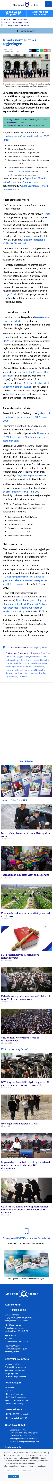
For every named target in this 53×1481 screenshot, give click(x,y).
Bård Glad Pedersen (32, 371)
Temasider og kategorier (15, 1370)
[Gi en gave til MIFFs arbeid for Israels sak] (26, 1231)
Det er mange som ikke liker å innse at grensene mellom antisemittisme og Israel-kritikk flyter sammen (25, 580)
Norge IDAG (9, 294)
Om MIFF (9, 1390)
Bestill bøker (26, 761)
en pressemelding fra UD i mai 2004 (22, 491)
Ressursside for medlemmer (16, 1400)
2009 (6, 340)
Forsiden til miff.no (13, 1364)
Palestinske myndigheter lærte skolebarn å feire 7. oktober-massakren (25, 998)
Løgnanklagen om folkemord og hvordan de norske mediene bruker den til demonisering (26, 1165)
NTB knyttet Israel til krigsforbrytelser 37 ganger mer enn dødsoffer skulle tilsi (25, 1084)
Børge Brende (22, 656)
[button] (41, 50)
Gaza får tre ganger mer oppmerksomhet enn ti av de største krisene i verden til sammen (24, 1209)
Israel (47, 213)
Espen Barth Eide (22, 660)
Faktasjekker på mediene (15, 1376)
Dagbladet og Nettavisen (30, 475)
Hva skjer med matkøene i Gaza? (20, 1123)
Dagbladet (35, 656)
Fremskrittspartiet (41, 660)
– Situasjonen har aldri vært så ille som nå (25, 874)
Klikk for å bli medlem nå (40, 13)
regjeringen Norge (32, 670)
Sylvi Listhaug (31, 673)
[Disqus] (26, 718)
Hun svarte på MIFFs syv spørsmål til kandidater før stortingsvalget (26, 437)
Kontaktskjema (18, 1309)
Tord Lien (22, 676)
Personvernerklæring (14, 1403)
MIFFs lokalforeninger (14, 1394)
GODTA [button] (13, 1476)
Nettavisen (39, 666)
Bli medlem (9, 1387)
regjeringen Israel (14, 670)
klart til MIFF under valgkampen (19, 171)
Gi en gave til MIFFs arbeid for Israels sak (26, 1238)
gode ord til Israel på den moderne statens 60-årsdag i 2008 (26, 417)
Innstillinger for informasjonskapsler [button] (19, 1470)
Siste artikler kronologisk (15, 1367)
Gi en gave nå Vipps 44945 (13, 13)
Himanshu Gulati (14, 663)
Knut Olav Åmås (24, 666)
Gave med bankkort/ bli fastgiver (23, 1432)
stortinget (18, 673)
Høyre (26, 663)
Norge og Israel (39, 647)
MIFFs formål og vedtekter (16, 1397)
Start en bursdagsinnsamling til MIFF (25, 1441)
